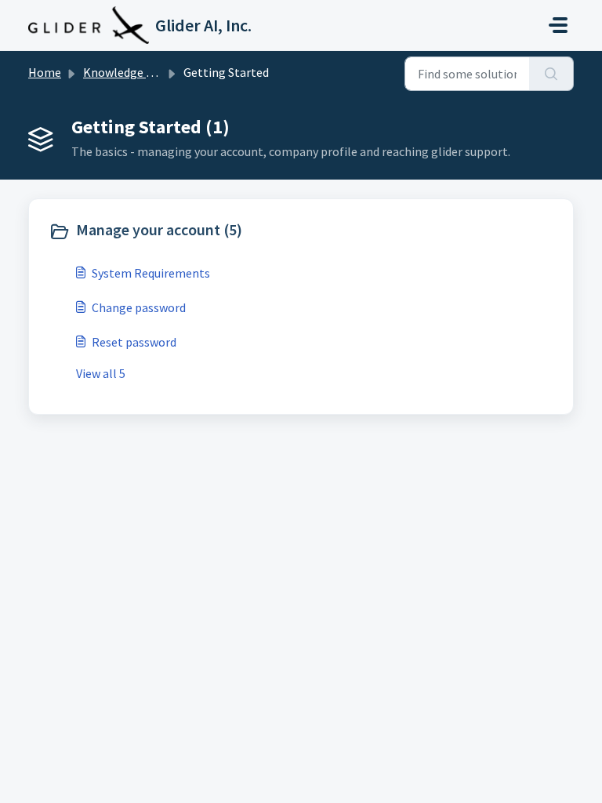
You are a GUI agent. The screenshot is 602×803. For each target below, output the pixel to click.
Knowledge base (127, 72)
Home (44, 72)
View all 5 (100, 373)
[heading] (171, 231)
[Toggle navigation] (558, 25)
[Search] (551, 73)
